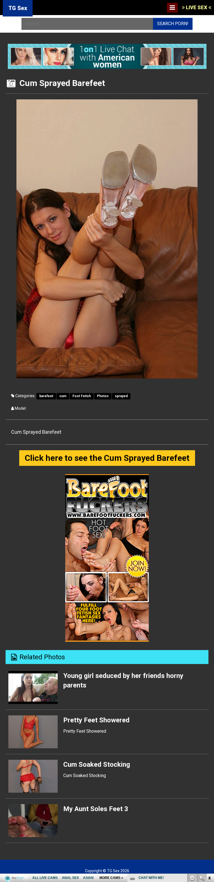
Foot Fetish (81, 396)
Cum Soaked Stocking (96, 764)
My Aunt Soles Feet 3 (95, 809)
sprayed (121, 396)
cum (62, 396)
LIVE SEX (196, 7)
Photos (103, 396)
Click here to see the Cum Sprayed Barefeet (107, 458)
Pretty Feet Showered (96, 720)
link (209, 794)
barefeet (46, 396)
